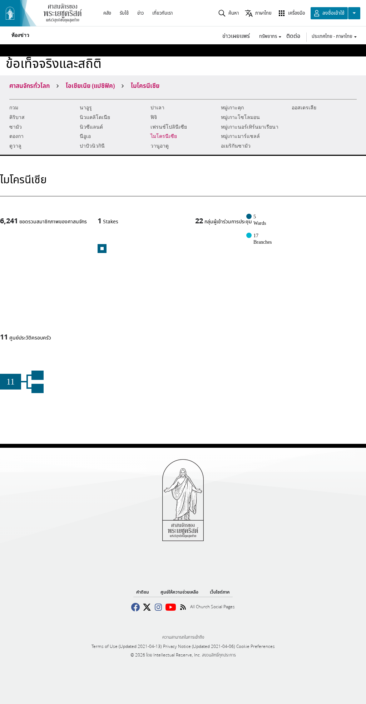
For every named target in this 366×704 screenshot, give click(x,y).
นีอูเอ (85, 136)
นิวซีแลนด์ (91, 127)
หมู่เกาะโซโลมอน (240, 117)
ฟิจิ (153, 117)
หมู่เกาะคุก (232, 107)
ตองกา (16, 136)
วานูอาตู (159, 146)
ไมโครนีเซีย (163, 136)
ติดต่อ (293, 35)
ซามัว (15, 127)
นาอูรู (86, 107)
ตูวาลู (15, 146)
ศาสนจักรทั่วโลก (29, 85)
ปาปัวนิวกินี (92, 146)
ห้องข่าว (20, 35)
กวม (13, 107)
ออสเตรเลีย (304, 107)
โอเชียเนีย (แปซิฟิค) (90, 85)
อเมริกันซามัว (236, 146)
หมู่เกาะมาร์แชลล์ (240, 136)
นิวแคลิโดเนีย (95, 117)
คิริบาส (17, 117)
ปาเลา (157, 107)
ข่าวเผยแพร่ (236, 35)
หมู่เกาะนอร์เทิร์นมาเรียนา (249, 127)
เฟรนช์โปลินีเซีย (168, 127)
